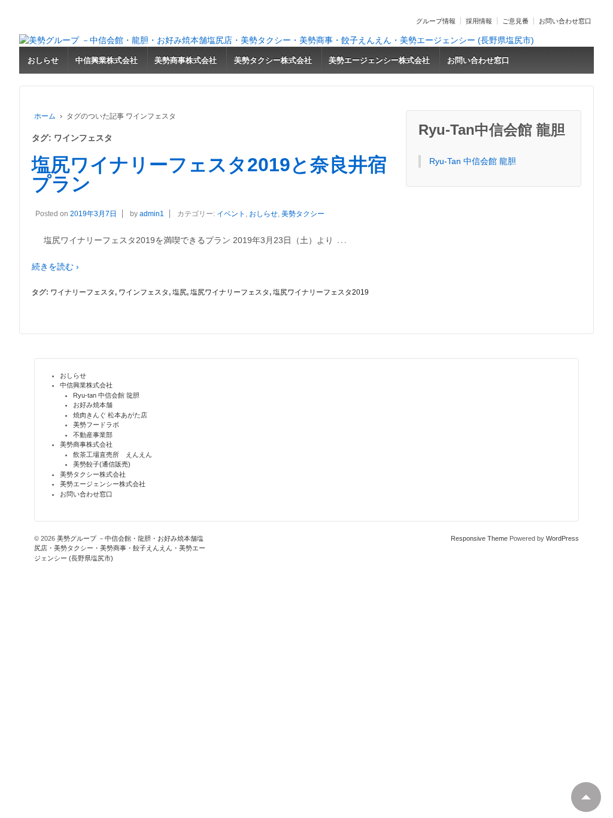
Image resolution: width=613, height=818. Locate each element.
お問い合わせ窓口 (565, 21)
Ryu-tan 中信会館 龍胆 (106, 395)
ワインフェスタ (144, 292)
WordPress (562, 538)
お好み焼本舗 (93, 404)
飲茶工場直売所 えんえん (112, 454)
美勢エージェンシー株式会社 (379, 60)
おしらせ (43, 60)
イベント (231, 214)
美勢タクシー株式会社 (273, 60)
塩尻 (179, 292)
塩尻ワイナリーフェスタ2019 (321, 292)
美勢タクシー (302, 214)
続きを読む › (55, 266)
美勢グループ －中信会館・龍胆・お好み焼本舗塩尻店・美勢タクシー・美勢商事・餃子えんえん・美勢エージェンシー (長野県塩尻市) (119, 548)
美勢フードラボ (96, 424)
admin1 (151, 214)
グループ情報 (436, 21)
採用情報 (479, 21)
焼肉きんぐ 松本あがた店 (110, 415)
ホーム (45, 116)
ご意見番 (515, 21)
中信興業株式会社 (106, 60)
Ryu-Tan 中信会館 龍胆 (472, 161)
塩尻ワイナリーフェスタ (229, 292)
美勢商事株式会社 (185, 60)
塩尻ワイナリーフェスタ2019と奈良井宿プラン (209, 174)
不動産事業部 (93, 434)
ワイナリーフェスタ (82, 292)
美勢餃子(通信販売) (102, 464)
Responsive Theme (479, 538)
